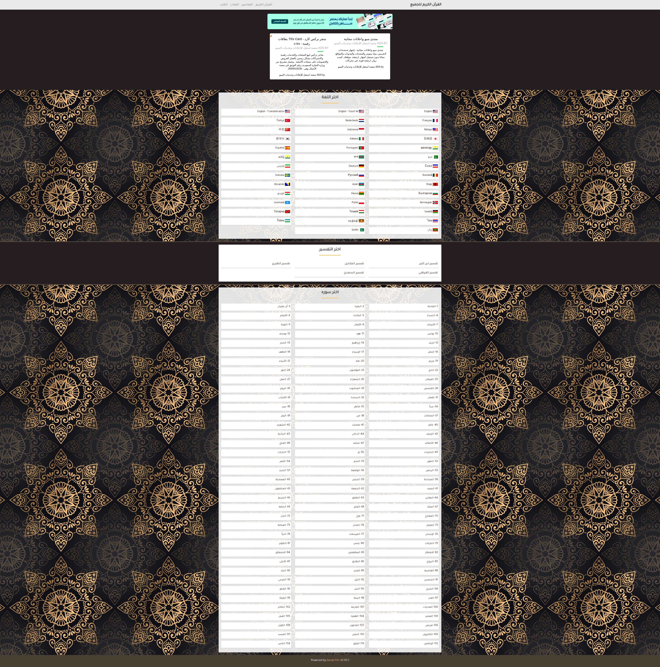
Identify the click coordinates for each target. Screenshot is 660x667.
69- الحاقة (284, 507)
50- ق (361, 452)
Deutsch (354, 166)
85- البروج (432, 561)
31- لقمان (433, 397)
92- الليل (359, 580)
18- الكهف (284, 352)
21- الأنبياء (284, 361)
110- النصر (358, 634)
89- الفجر (359, 571)
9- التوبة (285, 325)
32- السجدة (357, 397)
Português (352, 148)
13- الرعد (433, 343)
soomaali (279, 202)
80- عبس (358, 543)
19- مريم (433, 361)
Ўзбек (281, 221)
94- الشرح (432, 589)
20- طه (360, 361)
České (429, 166)
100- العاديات (430, 607)
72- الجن (285, 516)
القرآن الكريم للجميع (425, 5)
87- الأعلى (284, 561)
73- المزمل (432, 525)
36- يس (286, 407)
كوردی (281, 193)
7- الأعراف (432, 325)
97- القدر (433, 598)
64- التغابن (431, 498)
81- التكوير (284, 543)
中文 (282, 130)
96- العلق (284, 589)
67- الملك (432, 507)
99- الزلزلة (284, 598)
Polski (355, 202)
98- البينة (359, 598)
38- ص (360, 416)
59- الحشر (358, 479)
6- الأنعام (285, 315)
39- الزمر (285, 416)
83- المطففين (356, 552)
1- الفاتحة (432, 306)
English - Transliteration (271, 111)
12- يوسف (284, 334)
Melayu (428, 130)
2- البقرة (359, 306)
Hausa (355, 193)
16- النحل (433, 352)
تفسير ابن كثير (428, 263)
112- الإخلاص (431, 643)
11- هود (360, 334)
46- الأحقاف (431, 443)
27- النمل (285, 379)
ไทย (430, 221)
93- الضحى (284, 580)
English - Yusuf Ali (348, 111)
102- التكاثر (284, 607)
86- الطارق (358, 561)
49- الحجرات (431, 452)
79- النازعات (431, 543)
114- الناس (284, 643)
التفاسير (247, 4)
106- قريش (431, 625)
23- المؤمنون (357, 370)
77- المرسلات (356, 534)
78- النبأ (286, 534)
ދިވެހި (430, 230)
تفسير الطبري (281, 263)
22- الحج (433, 370)
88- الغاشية (431, 571)
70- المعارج (431, 516)
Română (427, 175)
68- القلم (359, 507)
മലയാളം (427, 148)
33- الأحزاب (284, 397)
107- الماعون (357, 625)
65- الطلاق (358, 498)
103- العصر (431, 616)
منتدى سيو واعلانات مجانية (361, 39)
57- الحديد (284, 470)
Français (427, 120)
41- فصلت (358, 425)
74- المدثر (358, 525)
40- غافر (433, 425)
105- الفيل (284, 616)
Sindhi (355, 230)
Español (280, 148)
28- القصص (431, 388)
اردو (430, 157)
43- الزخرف (432, 434)
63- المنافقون (282, 489)
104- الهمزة (357, 616)
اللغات (234, 4)
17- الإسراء (358, 352)
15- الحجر (285, 343)
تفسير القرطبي (428, 272)
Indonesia (353, 130)
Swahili (429, 212)
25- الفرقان (431, 379)
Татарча (279, 212)
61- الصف (432, 489)
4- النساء (432, 315)
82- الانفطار (431, 552)
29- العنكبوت (356, 388)
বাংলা (356, 157)
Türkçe (280, 120)
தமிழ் (281, 157)
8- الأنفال (359, 325)
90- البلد (285, 571)
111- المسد (284, 634)
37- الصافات (431, 416)
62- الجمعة (357, 489)
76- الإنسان (431, 534)
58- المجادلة (431, 479)
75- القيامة (284, 525)
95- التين (359, 589)
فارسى (281, 166)
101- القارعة (357, 607)
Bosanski (279, 184)
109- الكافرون (430, 634)
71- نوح (360, 516)
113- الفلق (358, 643)
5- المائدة (358, 315)
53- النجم (359, 461)
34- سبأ (433, 407)
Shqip (429, 184)
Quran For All (335, 660)
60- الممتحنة (283, 479)
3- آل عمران (284, 306)
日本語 (428, 139)
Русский (353, 175)
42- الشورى (283, 425)
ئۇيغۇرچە (353, 221)
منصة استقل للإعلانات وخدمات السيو (356, 66)
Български (426, 193)
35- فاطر (359, 407)
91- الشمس (431, 580)
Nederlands (352, 120)
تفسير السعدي (354, 272)
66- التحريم (284, 498)
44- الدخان (358, 434)
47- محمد (358, 443)
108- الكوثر (284, 625)
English (428, 111)
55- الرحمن (432, 470)
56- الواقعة (357, 470)
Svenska (280, 175)
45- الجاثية (284, 434)
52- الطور (432, 461)
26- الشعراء (357, 379)
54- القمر (285, 461)
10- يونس (432, 334)
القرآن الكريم (264, 4)
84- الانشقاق (283, 552)
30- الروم (285, 388)
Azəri (355, 184)
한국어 (280, 139)
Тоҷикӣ (354, 212)
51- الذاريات (284, 452)
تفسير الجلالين (354, 263)
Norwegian (426, 202)
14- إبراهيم (358, 343)
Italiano (354, 139)
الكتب (223, 4)
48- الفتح (285, 443)
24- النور (285, 370)
